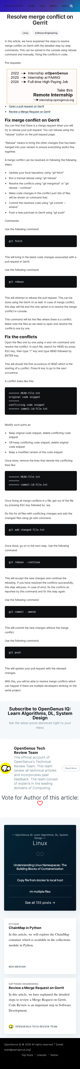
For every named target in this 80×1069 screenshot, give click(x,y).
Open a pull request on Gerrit (26, 106)
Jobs (42, 5)
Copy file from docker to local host (40, 880)
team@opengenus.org (17, 1049)
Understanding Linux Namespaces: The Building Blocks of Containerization (40, 867)
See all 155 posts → (40, 903)
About (53, 5)
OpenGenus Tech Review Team (29, 750)
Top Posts (27, 1055)
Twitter (54, 1055)
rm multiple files (40, 891)
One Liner (67, 5)
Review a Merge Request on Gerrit (29, 111)
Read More (71, 768)
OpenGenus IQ (12, 1044)
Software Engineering (46, 33)
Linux (25, 33)
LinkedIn (42, 1055)
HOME (31, 5)
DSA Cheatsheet (14, 5)
